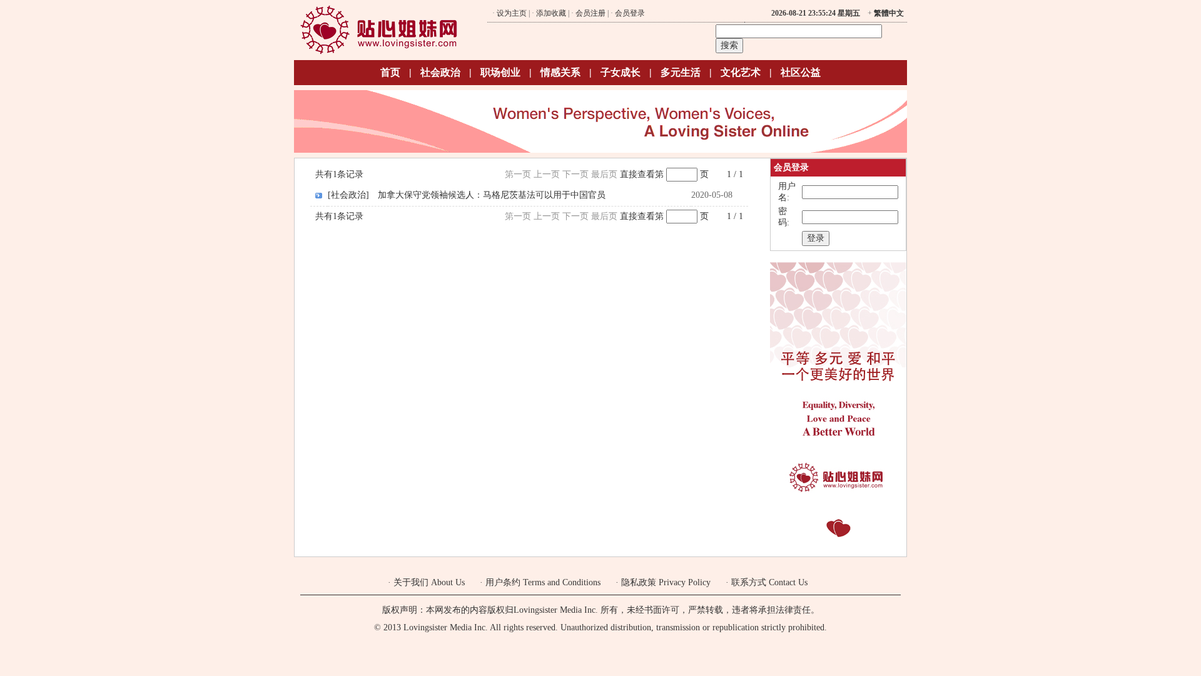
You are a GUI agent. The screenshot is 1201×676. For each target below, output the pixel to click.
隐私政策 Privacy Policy (666, 582)
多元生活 (681, 72)
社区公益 (801, 72)
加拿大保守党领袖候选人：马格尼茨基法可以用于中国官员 (492, 195)
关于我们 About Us (429, 582)
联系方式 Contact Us (769, 582)
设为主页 (512, 13)
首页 (390, 72)
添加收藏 (551, 13)
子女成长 (620, 72)
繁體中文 (889, 13)
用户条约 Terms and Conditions (542, 582)
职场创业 (500, 72)
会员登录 (630, 13)
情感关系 (560, 72)
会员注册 (590, 13)
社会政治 (440, 72)
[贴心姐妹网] (378, 52)
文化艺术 (741, 72)
